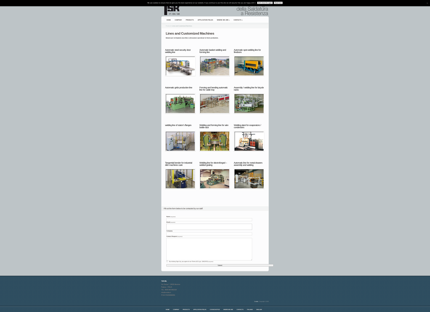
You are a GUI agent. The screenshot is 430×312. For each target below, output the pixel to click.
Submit (220, 265)
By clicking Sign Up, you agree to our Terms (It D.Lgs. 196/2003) (191, 261)
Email (170, 222)
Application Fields (199, 309)
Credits (256, 301)
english (259, 309)
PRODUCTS (190, 20)
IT (170, 14)
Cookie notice (215, 309)
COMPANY (178, 20)
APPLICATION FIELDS (205, 20)
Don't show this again (265, 3)
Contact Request (174, 236)
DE (178, 14)
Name (170, 216)
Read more (278, 3)
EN (174, 14)
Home (169, 20)
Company (169, 231)
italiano (250, 309)
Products (168, 26)
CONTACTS (240, 309)
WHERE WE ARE (228, 309)
